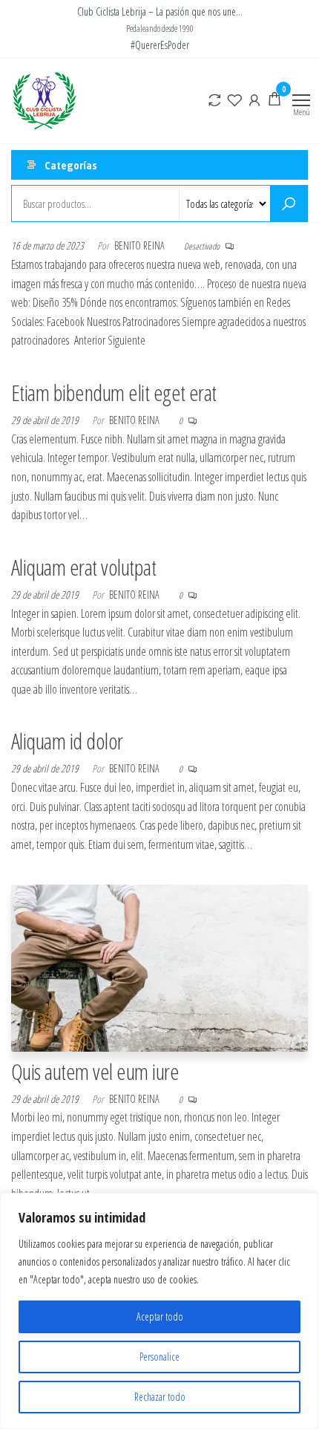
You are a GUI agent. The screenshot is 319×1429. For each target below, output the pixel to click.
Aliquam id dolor (67, 741)
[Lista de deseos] (234, 98)
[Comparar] (214, 98)
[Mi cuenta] (254, 98)
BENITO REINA (140, 245)
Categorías (71, 164)
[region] (159, 1311)
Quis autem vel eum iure (95, 1071)
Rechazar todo (159, 1397)
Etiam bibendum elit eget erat (114, 392)
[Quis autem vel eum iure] (159, 966)
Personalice (159, 1357)
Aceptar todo (160, 1316)
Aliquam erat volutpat (83, 567)
